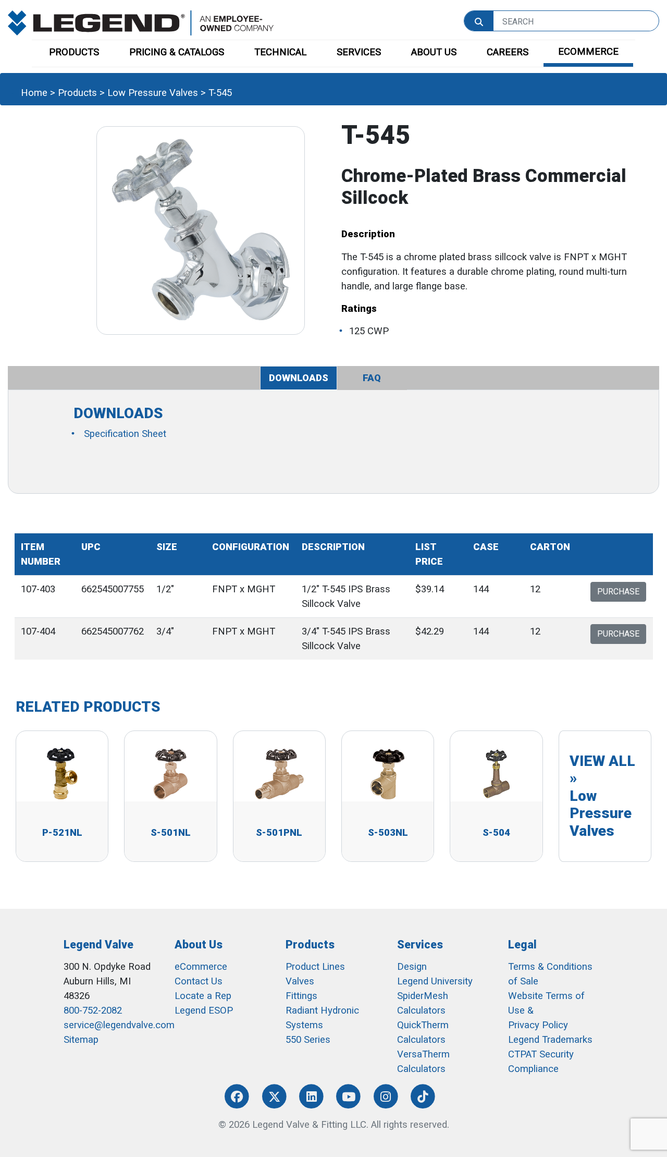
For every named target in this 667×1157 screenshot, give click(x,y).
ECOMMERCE (588, 51)
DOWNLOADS (298, 378)
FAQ (372, 378)
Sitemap (81, 1039)
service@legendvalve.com (119, 1025)
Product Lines (315, 966)
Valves (300, 981)
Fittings (301, 996)
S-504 (496, 832)
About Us (199, 944)
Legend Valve (98, 944)
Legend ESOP (204, 1010)
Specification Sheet (125, 434)
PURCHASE (618, 591)
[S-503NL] (388, 773)
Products (77, 93)
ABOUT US (433, 52)
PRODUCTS (74, 52)
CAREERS (507, 52)
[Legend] (141, 22)
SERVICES (359, 52)
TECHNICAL (280, 52)
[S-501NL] (170, 773)
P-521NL (62, 832)
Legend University (435, 981)
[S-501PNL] (279, 773)
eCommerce (201, 966)
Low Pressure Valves (152, 93)
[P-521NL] (62, 773)
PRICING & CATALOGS (176, 52)
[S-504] (496, 773)
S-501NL (171, 832)
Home (34, 93)
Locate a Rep (203, 996)
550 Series (308, 1039)
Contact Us (199, 981)
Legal (522, 944)
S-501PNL (279, 832)
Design (412, 966)
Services (420, 944)
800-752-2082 (93, 1010)
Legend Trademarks (550, 1039)
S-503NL (388, 832)
